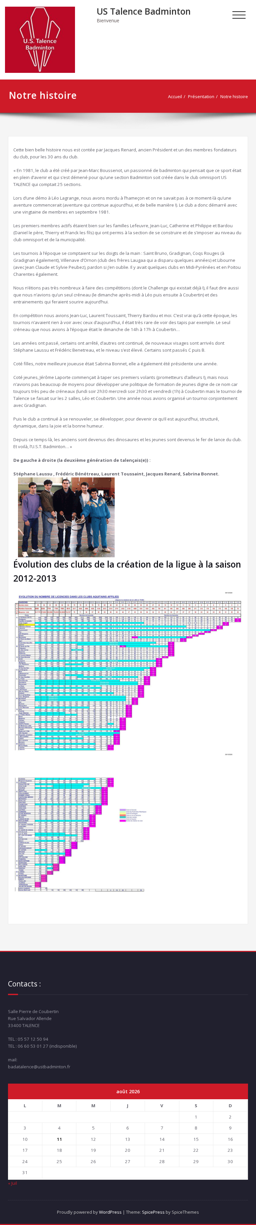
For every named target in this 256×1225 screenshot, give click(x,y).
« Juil (12, 1183)
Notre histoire (234, 96)
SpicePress (153, 1212)
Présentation (201, 96)
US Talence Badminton (144, 11)
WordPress (110, 1212)
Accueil (175, 96)
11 (59, 1139)
